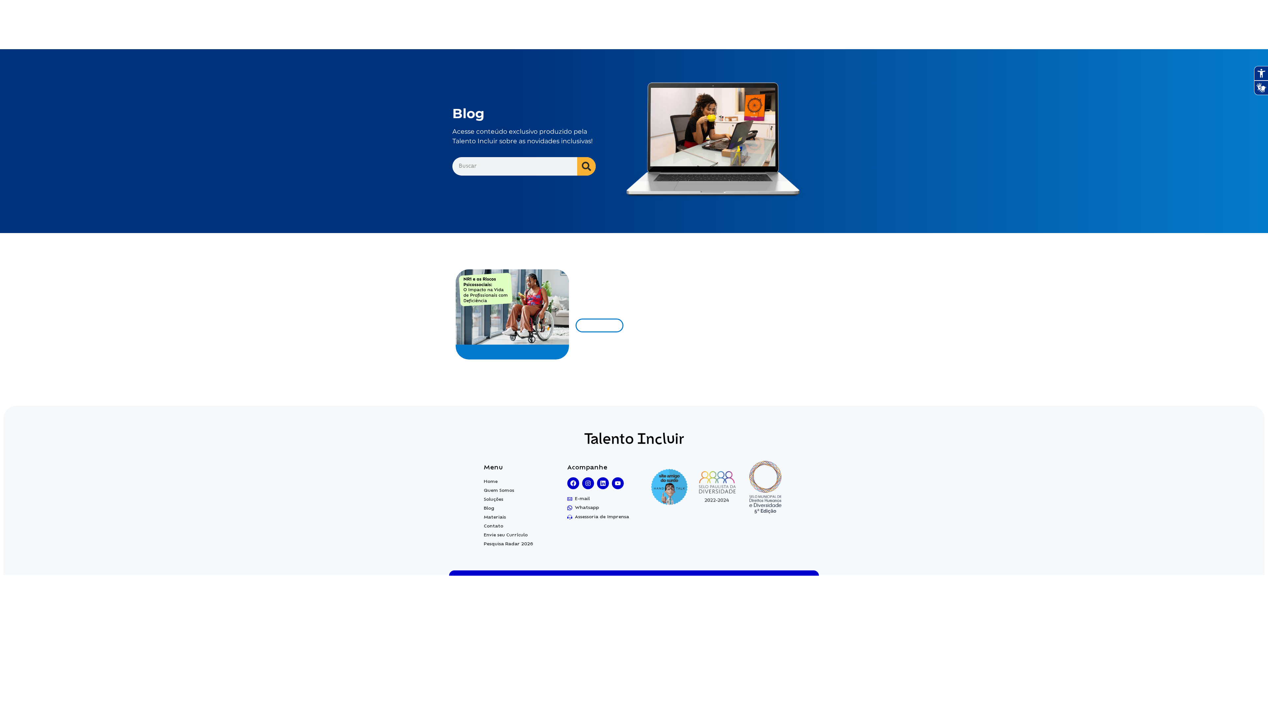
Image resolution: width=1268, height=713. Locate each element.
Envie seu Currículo (506, 535)
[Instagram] (588, 483)
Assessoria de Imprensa (602, 517)
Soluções (493, 499)
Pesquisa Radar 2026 (508, 544)
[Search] (586, 166)
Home (491, 482)
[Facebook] (573, 483)
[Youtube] (618, 483)
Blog (489, 508)
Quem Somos (499, 491)
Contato (493, 526)
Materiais (495, 517)
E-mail (582, 499)
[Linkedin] (603, 483)
